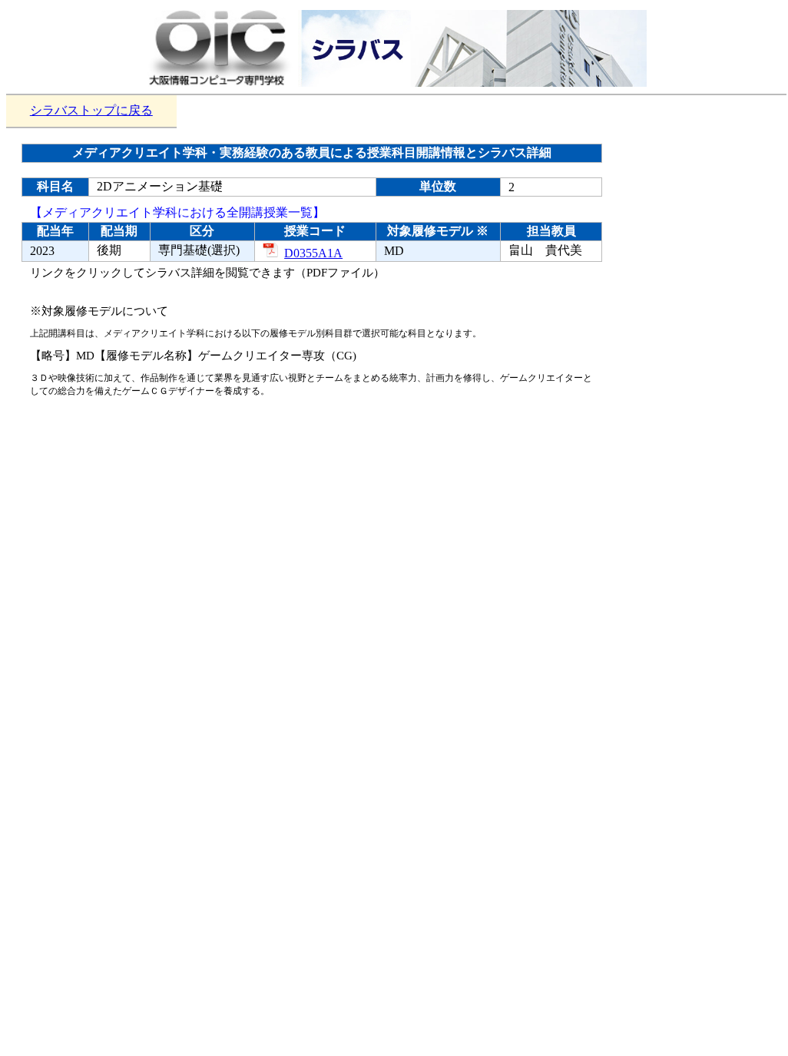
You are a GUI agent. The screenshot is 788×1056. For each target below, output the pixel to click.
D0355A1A (313, 253)
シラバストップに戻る (91, 110)
